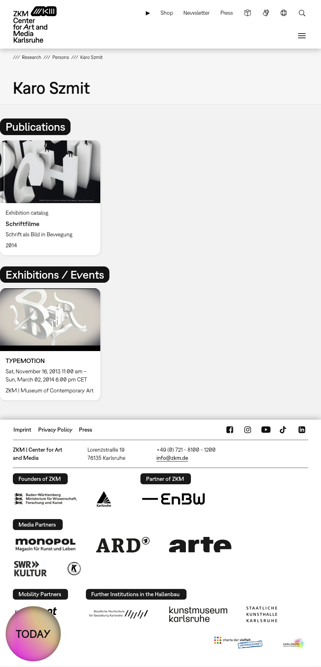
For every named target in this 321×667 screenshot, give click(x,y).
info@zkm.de (172, 457)
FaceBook (230, 430)
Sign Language (266, 13)
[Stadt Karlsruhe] (104, 499)
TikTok (283, 430)
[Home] (41, 24)
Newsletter (196, 12)
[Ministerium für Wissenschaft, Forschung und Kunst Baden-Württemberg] (45, 499)
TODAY (33, 634)
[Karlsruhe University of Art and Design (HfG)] (118, 614)
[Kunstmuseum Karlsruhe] (198, 614)
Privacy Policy (55, 429)
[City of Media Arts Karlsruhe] (294, 644)
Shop (166, 12)
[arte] (200, 544)
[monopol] (45, 544)
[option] (53, 197)
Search (302, 13)
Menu (302, 36)
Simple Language (247, 13)
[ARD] (123, 545)
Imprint (22, 429)
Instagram (247, 430)
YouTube (266, 430)
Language (283, 13)
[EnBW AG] (173, 499)
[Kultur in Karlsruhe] (74, 568)
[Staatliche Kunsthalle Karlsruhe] (261, 614)
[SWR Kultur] (30, 568)
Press (226, 12)
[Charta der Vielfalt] (238, 644)
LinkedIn (302, 430)
